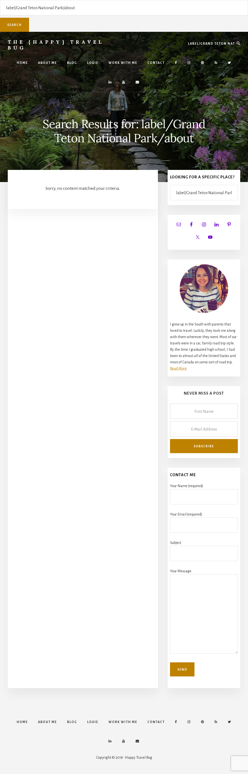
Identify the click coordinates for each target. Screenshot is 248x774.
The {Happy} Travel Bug (56, 45)
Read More (178, 368)
